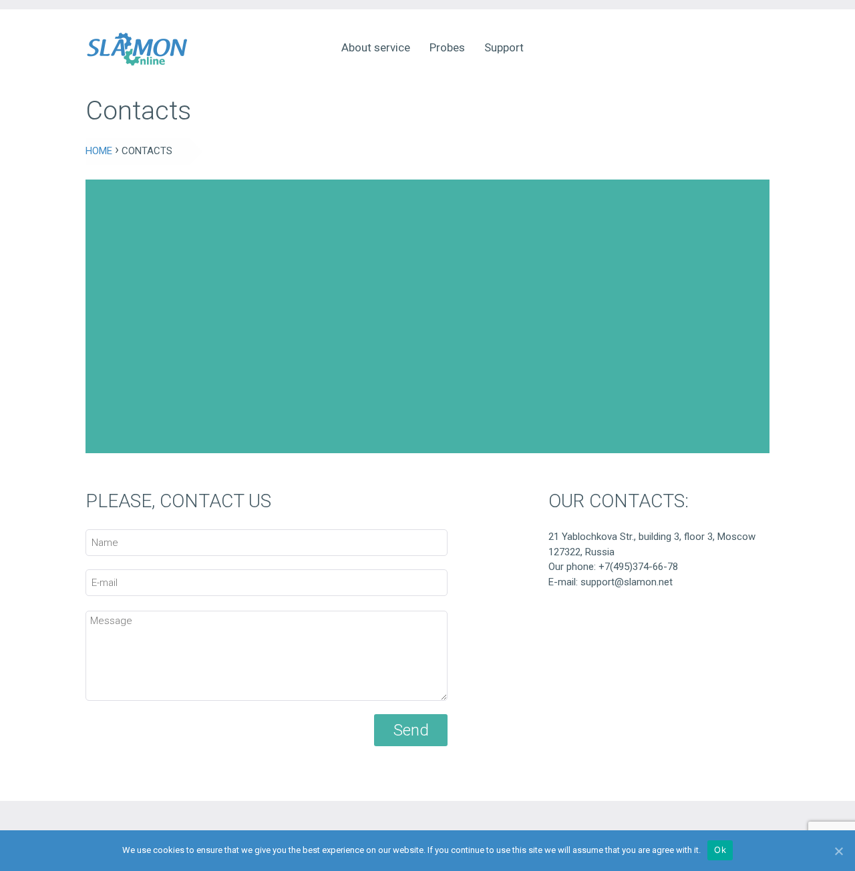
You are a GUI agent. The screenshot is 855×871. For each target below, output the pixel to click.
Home (99, 151)
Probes (447, 47)
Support (504, 47)
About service (375, 47)
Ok (720, 849)
